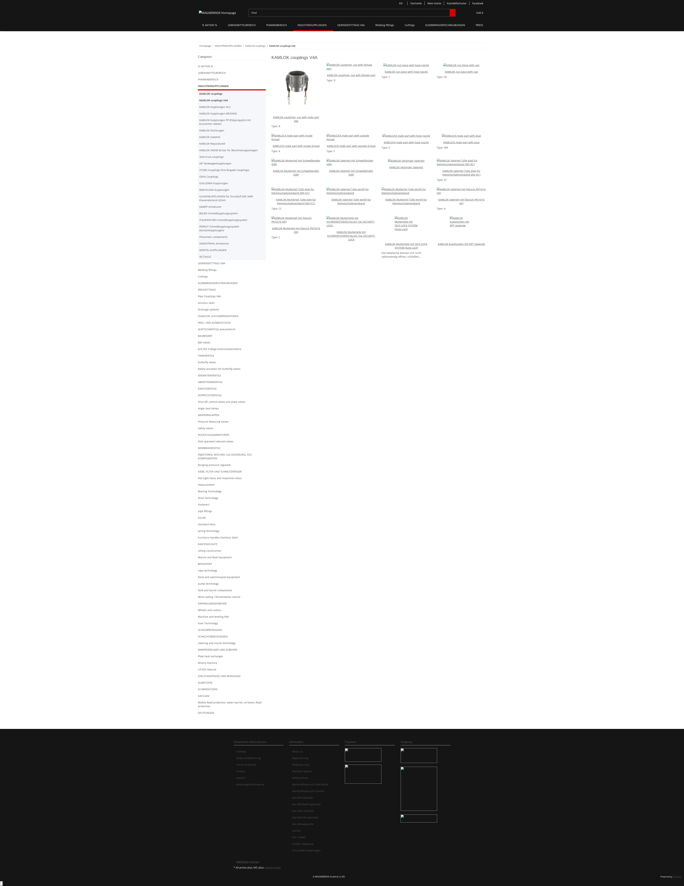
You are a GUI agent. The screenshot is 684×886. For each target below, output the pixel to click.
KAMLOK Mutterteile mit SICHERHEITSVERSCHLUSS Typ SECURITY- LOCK (351, 235)
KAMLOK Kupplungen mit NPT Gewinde (461, 244)
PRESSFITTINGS (207, 289)
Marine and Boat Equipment (215, 557)
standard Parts (207, 524)
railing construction (209, 550)
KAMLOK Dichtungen (211, 130)
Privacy (240, 771)
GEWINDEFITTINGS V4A (211, 263)
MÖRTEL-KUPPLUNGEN (213, 250)
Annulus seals (206, 303)
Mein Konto (434, 3)
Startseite (416, 3)
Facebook (477, 3)
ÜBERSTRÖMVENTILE (210, 382)
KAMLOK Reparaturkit (212, 143)
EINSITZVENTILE (207, 388)
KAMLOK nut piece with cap (461, 71)
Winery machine (207, 663)
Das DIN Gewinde (302, 797)
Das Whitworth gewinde (306, 804)
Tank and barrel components (215, 590)
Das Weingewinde (303, 824)
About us (297, 751)
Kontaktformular (457, 3)
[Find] (453, 13)
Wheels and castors (209, 610)
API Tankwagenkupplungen (215, 163)
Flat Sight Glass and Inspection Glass (220, 478)
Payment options (302, 771)
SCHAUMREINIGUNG (210, 630)
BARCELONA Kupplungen (214, 190)
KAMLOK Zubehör (210, 137)
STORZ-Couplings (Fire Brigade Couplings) (224, 170)
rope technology (207, 570)
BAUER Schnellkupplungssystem (218, 213)
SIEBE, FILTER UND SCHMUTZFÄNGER (220, 471)
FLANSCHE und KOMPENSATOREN (218, 316)
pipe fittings (205, 511)
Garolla (296, 830)
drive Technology (208, 498)
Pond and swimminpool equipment (219, 577)
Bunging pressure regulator (214, 465)
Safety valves (205, 428)
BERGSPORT (205, 564)
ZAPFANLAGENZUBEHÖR (212, 603)
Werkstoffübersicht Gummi (308, 791)
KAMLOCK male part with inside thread (296, 146)
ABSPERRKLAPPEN (208, 415)
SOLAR (202, 517)
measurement (206, 484)
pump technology (208, 583)
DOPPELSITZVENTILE (210, 395)
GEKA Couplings (208, 176)
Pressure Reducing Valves (213, 421)
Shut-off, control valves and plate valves (221, 402)
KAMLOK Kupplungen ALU (214, 107)
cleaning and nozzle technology (216, 643)
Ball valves (204, 342)
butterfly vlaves (207, 362)
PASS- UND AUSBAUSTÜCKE (214, 322)
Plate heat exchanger (210, 656)
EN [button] (401, 3)
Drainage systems (208, 309)
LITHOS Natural (207, 669)
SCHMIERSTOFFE (207, 689)
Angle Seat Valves (208, 408)
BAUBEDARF (205, 336)
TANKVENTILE (206, 355)
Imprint (240, 778)
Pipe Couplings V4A (209, 296)
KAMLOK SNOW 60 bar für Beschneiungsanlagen (228, 150)
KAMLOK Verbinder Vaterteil (406, 167)
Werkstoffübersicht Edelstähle (310, 784)
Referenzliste (300, 778)
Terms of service (246, 764)
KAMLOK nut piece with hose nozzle (406, 71)
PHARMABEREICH (208, 79)
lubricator (204, 696)
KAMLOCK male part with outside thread (351, 146)
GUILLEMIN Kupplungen (213, 183)
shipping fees (273, 867)
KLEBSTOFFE (205, 682)
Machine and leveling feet (213, 616)
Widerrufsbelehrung (248, 758)
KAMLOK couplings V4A (213, 100)
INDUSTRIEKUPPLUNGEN (213, 86)
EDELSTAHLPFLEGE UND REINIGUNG (219, 676)
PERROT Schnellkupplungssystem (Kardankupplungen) (219, 228)
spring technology (208, 531)
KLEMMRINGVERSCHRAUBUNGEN (218, 283)
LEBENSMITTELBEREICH (212, 73)
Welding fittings (207, 270)
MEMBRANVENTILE (209, 448)
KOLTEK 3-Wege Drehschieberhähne (219, 349)
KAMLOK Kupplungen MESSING (218, 113)
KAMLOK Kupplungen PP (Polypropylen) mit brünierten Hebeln (225, 122)
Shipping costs (301, 764)
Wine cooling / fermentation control (219, 597)
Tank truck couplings (211, 157)
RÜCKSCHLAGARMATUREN (213, 434)
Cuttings (203, 276)
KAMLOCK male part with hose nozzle (406, 142)
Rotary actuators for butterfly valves (219, 369)
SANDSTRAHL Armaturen (214, 243)
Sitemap (241, 751)
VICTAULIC (205, 256)
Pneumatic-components (213, 237)
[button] (464, 13)
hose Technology (208, 623)
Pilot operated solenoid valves (216, 441)
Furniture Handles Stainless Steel (218, 537)
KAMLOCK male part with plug (461, 142)
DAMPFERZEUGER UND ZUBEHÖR (217, 649)
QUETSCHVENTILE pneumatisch (216, 329)
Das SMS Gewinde (303, 811)
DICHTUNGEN (206, 712)
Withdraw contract (247, 862)
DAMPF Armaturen (210, 206)
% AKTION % (205, 66)
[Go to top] (1, 883)
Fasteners (203, 504)
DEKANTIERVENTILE (209, 375)
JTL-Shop (677, 876)
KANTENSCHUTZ (207, 544)
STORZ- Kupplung (302, 844)
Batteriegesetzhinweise (250, 784)
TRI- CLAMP (299, 837)
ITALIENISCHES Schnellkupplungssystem (223, 220)
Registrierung (300, 758)
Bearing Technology (209, 491)
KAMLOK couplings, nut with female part (351, 75)
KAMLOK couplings (210, 93)
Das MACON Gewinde (305, 817)
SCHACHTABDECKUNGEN (213, 636)
